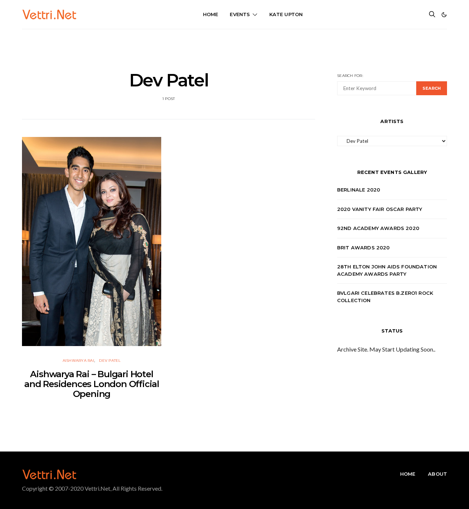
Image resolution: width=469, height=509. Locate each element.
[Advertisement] (234, 45)
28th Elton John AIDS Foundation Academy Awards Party (387, 270)
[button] (444, 15)
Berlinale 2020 (358, 190)
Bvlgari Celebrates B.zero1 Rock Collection (385, 296)
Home (210, 14)
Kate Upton (286, 14)
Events (240, 14)
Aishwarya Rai (78, 360)
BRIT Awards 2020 (363, 247)
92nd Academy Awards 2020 (378, 228)
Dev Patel (110, 360)
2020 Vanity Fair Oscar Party (379, 209)
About (437, 474)
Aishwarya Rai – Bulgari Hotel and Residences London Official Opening (91, 384)
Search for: (350, 75)
